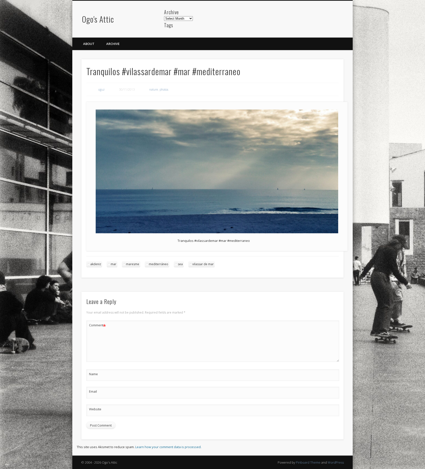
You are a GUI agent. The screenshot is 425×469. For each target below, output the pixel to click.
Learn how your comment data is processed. (168, 447)
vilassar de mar (203, 264)
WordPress (336, 462)
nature (153, 89)
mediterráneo (158, 264)
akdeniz (95, 264)
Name (93, 374)
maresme (132, 264)
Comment (97, 326)
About (88, 43)
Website (95, 409)
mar (113, 264)
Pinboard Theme (308, 462)
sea (180, 264)
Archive (113, 43)
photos (164, 89)
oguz (101, 89)
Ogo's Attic (98, 19)
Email (93, 391)
